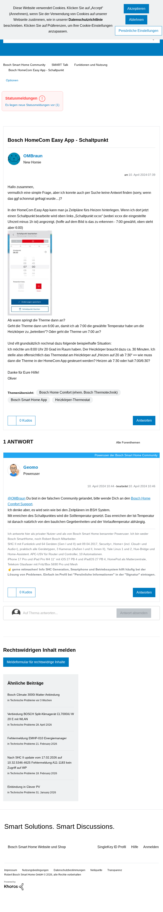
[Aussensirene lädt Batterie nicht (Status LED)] (149, 448)
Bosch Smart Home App (31, 405)
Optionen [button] (13, 80)
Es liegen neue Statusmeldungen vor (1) (34, 104)
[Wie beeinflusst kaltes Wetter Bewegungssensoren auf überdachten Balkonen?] (156, 448)
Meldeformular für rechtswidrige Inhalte (40, 679)
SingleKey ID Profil (108, 864)
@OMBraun (17, 503)
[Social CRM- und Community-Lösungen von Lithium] (13, 903)
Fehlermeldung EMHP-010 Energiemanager (38, 755)
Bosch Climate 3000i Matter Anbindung (36, 712)
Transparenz (121, 887)
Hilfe (133, 864)
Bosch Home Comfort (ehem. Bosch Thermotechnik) (84, 397)
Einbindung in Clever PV (25, 804)
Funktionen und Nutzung (95, 65)
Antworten (143, 426)
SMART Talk (63, 65)
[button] (136, 9)
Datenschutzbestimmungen (73, 887)
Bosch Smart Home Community (26, 65)
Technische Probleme (24, 717)
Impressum (11, 887)
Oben (152, 887)
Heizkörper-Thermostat (78, 405)
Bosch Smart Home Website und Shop (41, 864)
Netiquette (102, 887)
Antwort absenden (132, 629)
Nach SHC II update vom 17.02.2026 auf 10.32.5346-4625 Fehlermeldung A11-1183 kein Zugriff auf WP (38, 780)
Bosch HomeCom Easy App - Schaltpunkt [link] (37, 70)
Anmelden (150, 864)
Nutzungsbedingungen (37, 887)
